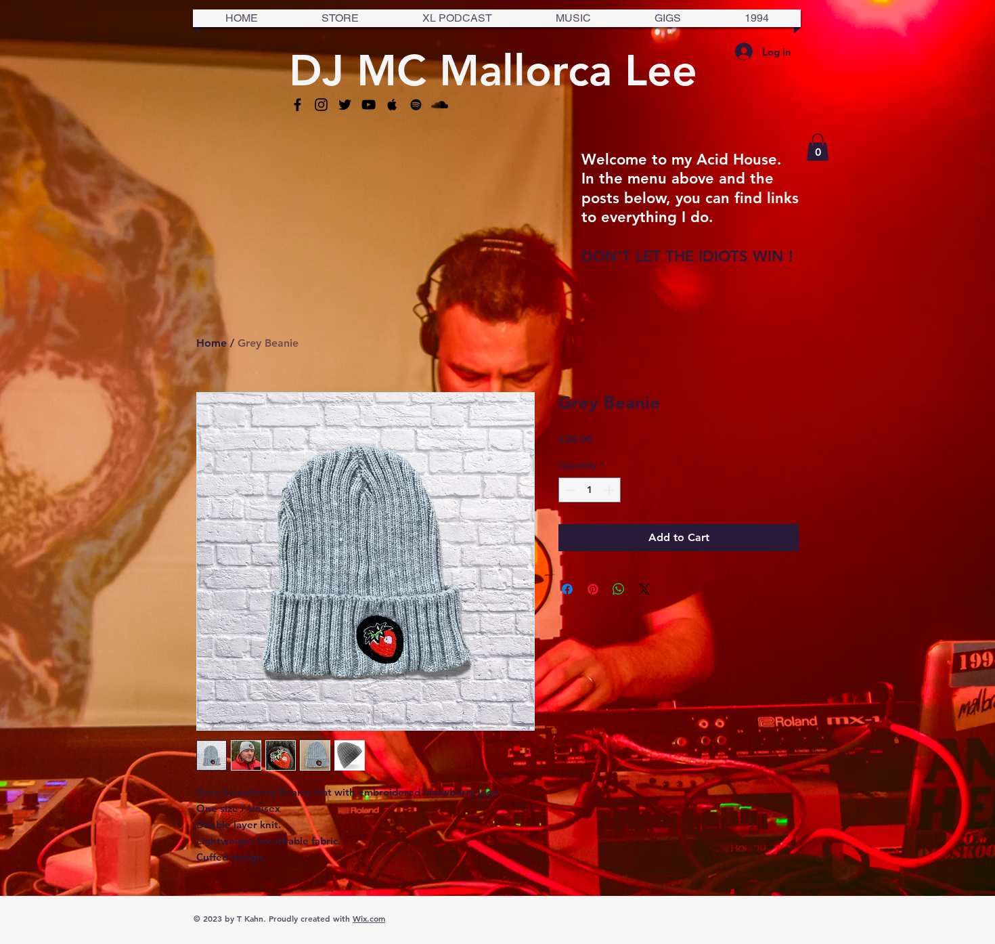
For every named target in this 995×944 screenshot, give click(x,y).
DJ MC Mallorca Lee (493, 70)
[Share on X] (644, 589)
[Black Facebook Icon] (297, 104)
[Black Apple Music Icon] (392, 104)
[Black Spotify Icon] (415, 104)
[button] (817, 147)
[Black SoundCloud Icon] (439, 104)
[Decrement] (568, 490)
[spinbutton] (589, 490)
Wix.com (369, 918)
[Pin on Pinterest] (593, 589)
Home (211, 343)
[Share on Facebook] (567, 589)
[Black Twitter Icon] (344, 104)
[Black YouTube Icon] (368, 104)
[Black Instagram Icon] (321, 104)
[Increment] (610, 490)
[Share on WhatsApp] (619, 589)
